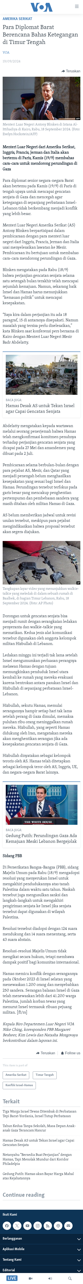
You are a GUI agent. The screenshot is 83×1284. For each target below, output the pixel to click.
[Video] (30, 1278)
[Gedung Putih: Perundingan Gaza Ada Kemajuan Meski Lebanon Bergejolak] (41, 805)
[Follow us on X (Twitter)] (17, 1226)
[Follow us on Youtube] (27, 1226)
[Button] (71, 71)
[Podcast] (58, 1226)
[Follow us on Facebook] (7, 1226)
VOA (6, 53)
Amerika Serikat (17, 19)
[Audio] (50, 1278)
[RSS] (48, 1226)
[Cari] (70, 1278)
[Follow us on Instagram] (37, 1226)
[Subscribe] (68, 1226)
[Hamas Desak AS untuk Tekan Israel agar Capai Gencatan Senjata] (41, 375)
